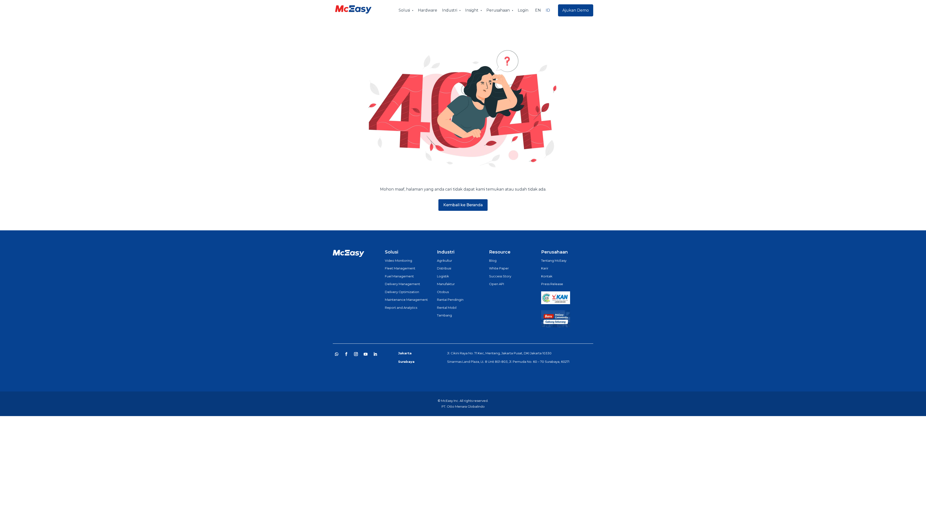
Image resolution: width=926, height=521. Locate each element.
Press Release (552, 284)
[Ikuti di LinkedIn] (375, 354)
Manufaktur (446, 284)
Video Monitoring (398, 260)
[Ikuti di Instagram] (356, 354)
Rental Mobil (446, 307)
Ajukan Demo (575, 10)
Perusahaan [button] (498, 10)
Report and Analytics (401, 307)
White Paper (499, 268)
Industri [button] (449, 10)
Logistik (443, 276)
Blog (493, 260)
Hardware (427, 10)
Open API (496, 284)
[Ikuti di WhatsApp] (336, 354)
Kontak (546, 276)
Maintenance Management (406, 300)
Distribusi (444, 268)
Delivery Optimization (402, 292)
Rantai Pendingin (450, 300)
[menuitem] (538, 10)
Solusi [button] (404, 10)
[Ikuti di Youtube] (365, 354)
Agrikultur (444, 260)
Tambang (444, 315)
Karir (544, 268)
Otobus (443, 292)
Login (523, 10)
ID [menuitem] (548, 10)
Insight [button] (471, 10)
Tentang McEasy (553, 260)
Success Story (500, 276)
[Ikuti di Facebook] (346, 354)
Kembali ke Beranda (463, 205)
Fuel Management (399, 276)
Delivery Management (402, 284)
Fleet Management (400, 268)
